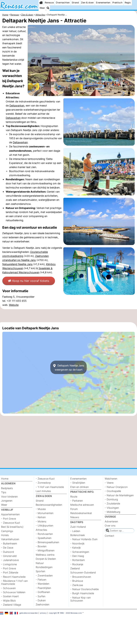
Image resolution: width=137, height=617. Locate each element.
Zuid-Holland (78, 526)
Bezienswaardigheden (49, 504)
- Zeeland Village (11, 604)
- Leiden (75, 531)
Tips (3, 492)
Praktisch (117, 2)
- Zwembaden (44, 575)
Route (73, 496)
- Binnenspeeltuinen (47, 542)
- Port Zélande (9, 572)
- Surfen (40, 596)
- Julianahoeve (10, 560)
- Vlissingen (112, 507)
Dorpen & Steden (46, 558)
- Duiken (41, 600)
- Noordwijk (77, 543)
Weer (42, 8)
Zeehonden (42, 604)
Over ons (110, 525)
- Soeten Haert (10, 596)
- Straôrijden (77, 482)
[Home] (41, 2)
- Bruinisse (76, 580)
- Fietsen (41, 579)
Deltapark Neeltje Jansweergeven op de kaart (69, 367)
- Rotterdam (77, 560)
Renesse (49, 2)
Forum (74, 508)
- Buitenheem (9, 543)
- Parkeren (76, 500)
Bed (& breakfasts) (12, 526)
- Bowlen (41, 546)
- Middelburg (112, 511)
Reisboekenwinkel (81, 513)
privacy (43, 613)
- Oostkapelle (113, 491)
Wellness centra (45, 554)
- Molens (41, 521)
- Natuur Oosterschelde (84, 589)
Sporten (40, 571)
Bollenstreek (77, 535)
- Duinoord (7, 551)
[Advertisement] (68, 315)
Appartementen (10, 514)
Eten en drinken (79, 486)
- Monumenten (44, 513)
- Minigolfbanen (45, 550)
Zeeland (75, 568)
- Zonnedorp (43, 482)
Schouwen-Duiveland (83, 572)
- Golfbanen (43, 592)
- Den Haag (77, 555)
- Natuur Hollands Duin (83, 539)
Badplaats (7, 488)
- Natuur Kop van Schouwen (80, 599)
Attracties (41, 529)
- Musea (41, 508)
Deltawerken (16, 105)
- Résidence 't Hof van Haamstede (14, 582)
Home (4, 478)
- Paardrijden (43, 587)
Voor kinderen (9, 496)
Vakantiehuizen (10, 539)
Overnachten (63, 2)
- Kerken (41, 517)
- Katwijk (75, 547)
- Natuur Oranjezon (116, 486)
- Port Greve (8, 518)
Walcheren (111, 478)
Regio (128, 2)
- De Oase (7, 547)
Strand (75, 2)
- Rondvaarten (44, 533)
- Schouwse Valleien (13, 592)
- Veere (109, 482)
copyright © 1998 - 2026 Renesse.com (65, 613)
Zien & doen (87, 2)
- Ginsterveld (9, 555)
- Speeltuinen (43, 537)
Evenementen (103, 2)
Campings (7, 531)
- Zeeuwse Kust (10, 522)
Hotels (5, 535)
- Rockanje (76, 564)
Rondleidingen (44, 567)
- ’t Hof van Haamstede (50, 486)
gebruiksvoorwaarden (28, 613)
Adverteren (111, 521)
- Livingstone (9, 564)
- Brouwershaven (80, 576)
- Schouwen (8, 588)
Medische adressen (82, 504)
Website (14, 304)
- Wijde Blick (8, 600)
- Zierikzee (76, 585)
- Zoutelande (112, 503)
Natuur (40, 563)
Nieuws (74, 517)
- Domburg (111, 499)
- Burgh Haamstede (82, 593)
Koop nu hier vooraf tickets (30, 281)
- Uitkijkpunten (44, 525)
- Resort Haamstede (13, 576)
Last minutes (43, 491)
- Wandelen (42, 583)
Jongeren (6, 500)
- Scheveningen (79, 551)
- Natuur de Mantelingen (119, 495)
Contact (109, 535)
